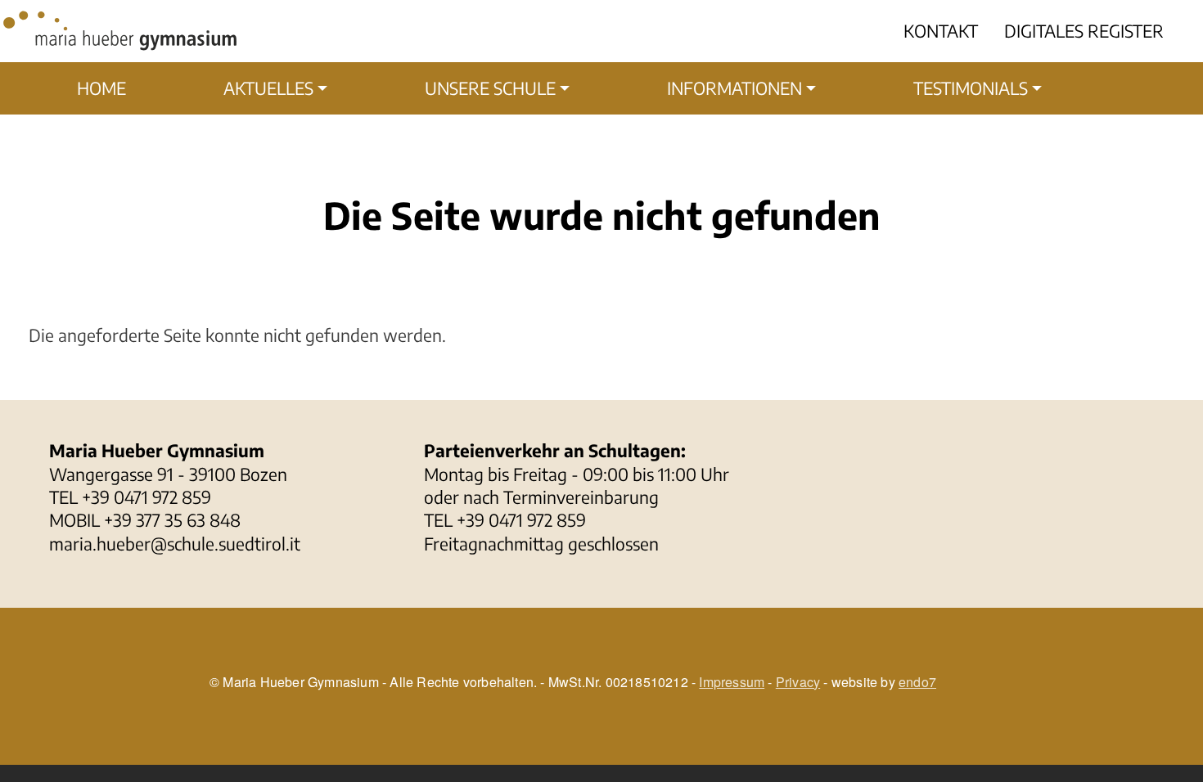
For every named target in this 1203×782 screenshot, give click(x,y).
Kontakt (940, 31)
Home (101, 88)
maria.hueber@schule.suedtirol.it (174, 544)
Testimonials (970, 88)
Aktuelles (268, 88)
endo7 (917, 681)
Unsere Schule (490, 88)
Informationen (734, 88)
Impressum (731, 681)
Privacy (798, 681)
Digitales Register (1084, 31)
